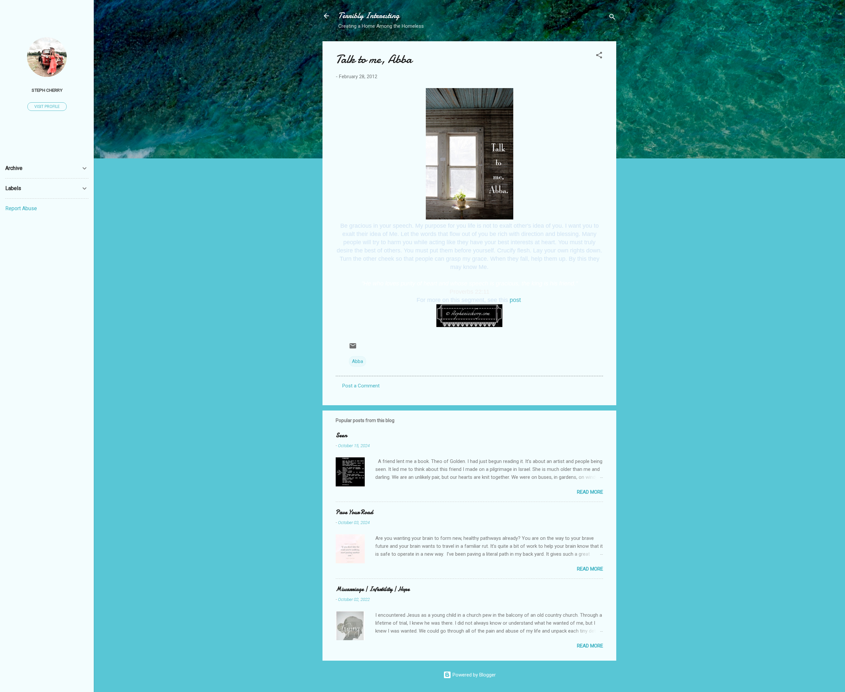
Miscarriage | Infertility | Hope (373, 589)
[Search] (612, 18)
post (515, 300)
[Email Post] (353, 348)
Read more (590, 492)
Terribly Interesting (368, 15)
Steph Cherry (47, 90)
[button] (599, 56)
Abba (357, 361)
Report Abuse (21, 208)
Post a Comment (361, 386)
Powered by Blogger (473, 675)
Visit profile (47, 106)
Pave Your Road (354, 512)
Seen (341, 435)
